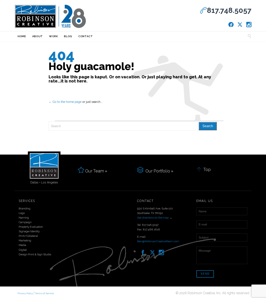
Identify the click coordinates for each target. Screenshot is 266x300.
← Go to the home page (65, 101)
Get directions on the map (153, 217)
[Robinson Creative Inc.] (50, 16)
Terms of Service (44, 293)
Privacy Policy (25, 293)
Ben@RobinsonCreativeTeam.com (158, 241)
